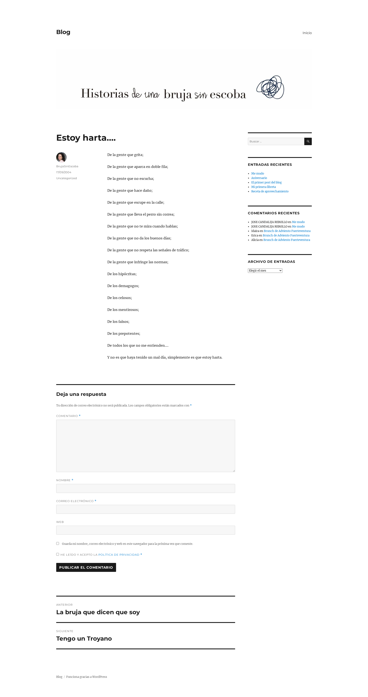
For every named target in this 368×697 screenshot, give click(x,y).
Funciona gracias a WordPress (86, 677)
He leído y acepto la (101, 555)
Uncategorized (66, 178)
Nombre (64, 480)
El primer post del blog (266, 182)
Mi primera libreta (263, 187)
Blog (63, 32)
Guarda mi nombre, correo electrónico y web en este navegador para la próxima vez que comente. (127, 544)
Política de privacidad (119, 554)
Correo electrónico (76, 501)
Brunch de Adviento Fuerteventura (287, 231)
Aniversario (259, 178)
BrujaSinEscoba (67, 166)
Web (60, 522)
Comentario (68, 416)
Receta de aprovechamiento (270, 191)
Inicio (307, 33)
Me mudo (257, 173)
